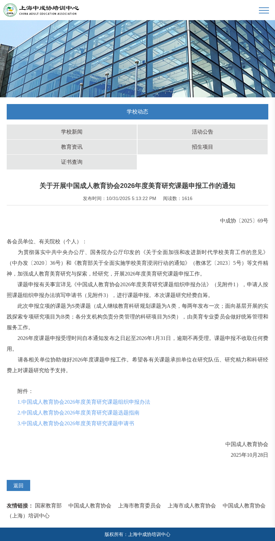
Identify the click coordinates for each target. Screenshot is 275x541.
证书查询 (71, 162)
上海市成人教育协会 (192, 505)
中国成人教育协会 (89, 505)
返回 (18, 485)
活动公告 (202, 132)
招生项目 (202, 147)
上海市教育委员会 (139, 505)
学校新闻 (71, 132)
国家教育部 (48, 505)
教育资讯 (71, 147)
